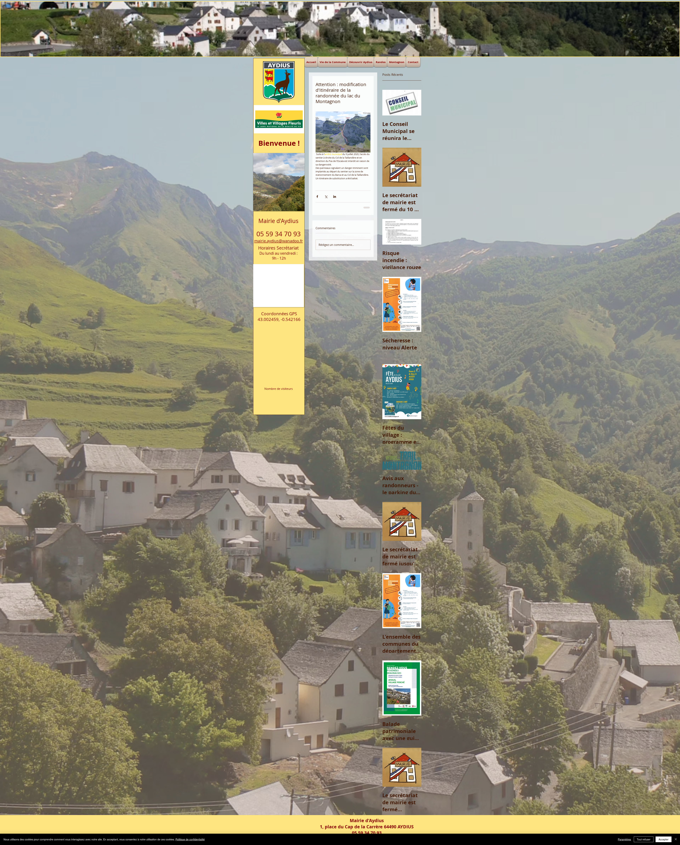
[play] (295, 156)
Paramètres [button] (624, 839)
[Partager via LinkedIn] (334, 196)
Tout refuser (643, 839)
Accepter (663, 839)
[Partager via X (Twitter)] (326, 196)
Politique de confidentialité (190, 839)
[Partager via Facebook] (317, 196)
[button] (340, 29)
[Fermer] (676, 839)
